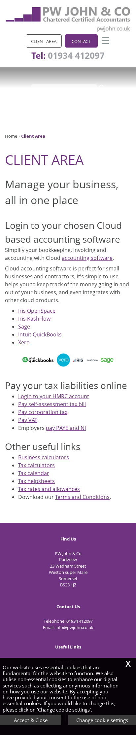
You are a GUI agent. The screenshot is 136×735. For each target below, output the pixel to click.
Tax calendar (33, 473)
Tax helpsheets (36, 481)
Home (11, 136)
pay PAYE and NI (66, 428)
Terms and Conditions (82, 497)
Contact (81, 41)
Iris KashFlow (34, 318)
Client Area (43, 41)
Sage (24, 326)
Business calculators (43, 457)
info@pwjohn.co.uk (74, 627)
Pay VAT (27, 420)
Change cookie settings (102, 720)
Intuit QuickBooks (40, 334)
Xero (24, 342)
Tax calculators (36, 465)
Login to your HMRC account (53, 396)
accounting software (87, 258)
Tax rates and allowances (49, 489)
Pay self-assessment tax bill (52, 404)
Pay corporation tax (42, 412)
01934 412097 (76, 55)
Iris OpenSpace (36, 310)
